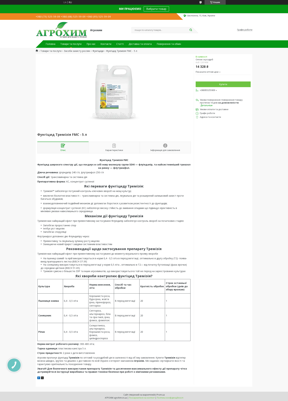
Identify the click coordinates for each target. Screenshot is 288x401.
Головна (50, 44)
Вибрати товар (156, 9)
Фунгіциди (98, 50)
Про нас (91, 44)
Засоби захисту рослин (77, 50)
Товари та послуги (71, 44)
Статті (120, 44)
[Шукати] (190, 30)
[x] (42, 378)
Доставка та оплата (140, 44)
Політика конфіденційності (170, 397)
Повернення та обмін (169, 44)
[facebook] (38, 378)
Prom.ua (161, 394)
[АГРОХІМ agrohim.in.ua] (61, 29)
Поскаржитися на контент (142, 397)
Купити (223, 84)
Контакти (105, 44)
